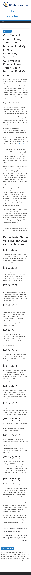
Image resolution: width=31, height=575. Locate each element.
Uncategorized (7, 31)
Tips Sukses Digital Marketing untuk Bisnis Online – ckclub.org (15, 530)
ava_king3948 (17, 57)
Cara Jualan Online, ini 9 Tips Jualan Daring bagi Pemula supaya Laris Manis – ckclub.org (15, 537)
